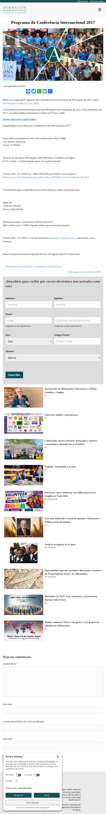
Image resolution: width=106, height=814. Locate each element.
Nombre (7, 704)
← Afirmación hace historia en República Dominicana (32, 266)
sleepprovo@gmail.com (63, 238)
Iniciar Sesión (83, 1)
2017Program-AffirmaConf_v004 (21, 103)
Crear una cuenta (96, 1)
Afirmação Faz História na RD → (85, 272)
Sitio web (7, 738)
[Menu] (99, 9)
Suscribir (14, 375)
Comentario (10, 663)
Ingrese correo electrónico (18, 326)
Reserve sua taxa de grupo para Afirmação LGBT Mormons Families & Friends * (46, 177)
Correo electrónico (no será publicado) (23, 721)
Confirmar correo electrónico (67, 326)
